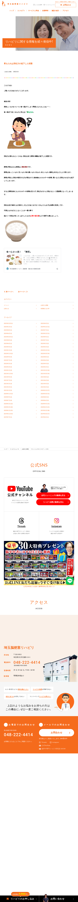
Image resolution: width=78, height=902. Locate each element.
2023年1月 (7, 350)
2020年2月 (44, 407)
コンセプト (21, 10)
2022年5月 (7, 363)
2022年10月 (44, 353)
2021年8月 (44, 377)
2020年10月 (44, 393)
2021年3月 (7, 387)
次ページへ (22, 291)
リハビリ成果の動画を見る (53, 502)
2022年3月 (7, 367)
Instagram (56, 526)
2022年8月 (44, 357)
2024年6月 (7, 333)
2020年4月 (44, 403)
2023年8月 (7, 340)
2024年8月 (7, 330)
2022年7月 (7, 360)
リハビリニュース (50, 4)
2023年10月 (7, 337)
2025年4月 (44, 323)
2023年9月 (44, 337)
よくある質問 (38, 4)
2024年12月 (44, 326)
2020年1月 (7, 410)
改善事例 (45, 10)
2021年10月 (44, 373)
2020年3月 (7, 407)
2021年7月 (7, 380)
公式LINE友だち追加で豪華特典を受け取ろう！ (39, 586)
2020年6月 (44, 400)
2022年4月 (44, 363)
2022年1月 (7, 370)
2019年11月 (7, 413)
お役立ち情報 (8, 71)
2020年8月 (44, 397)
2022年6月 (44, 360)
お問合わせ (67, 5)
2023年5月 (44, 343)
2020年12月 (44, 390)
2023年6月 (7, 343)
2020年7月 (7, 400)
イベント (6, 305)
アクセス (66, 10)
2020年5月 (7, 403)
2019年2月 (44, 417)
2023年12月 (44, 333)
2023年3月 (44, 347)
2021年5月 (7, 383)
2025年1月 (7, 326)
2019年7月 (7, 417)
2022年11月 (7, 353)
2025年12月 (7, 323)
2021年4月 (44, 383)
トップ (11, 10)
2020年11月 (7, 393)
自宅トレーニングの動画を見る (53, 495)
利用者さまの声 (45, 308)
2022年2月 (44, 367)
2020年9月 (7, 397)
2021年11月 (7, 373)
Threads (21, 526)
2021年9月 (7, 377)
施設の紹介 (55, 10)
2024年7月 (44, 330)
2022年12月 (44, 350)
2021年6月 (44, 380)
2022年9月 (7, 357)
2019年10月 (44, 413)
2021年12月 (44, 370)
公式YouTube (46, 745)
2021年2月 (44, 387)
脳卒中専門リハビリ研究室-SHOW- (54, 748)
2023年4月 (7, 347)
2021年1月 (7, 390)
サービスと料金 (33, 10)
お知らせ (6, 308)
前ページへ (10, 291)
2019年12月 (44, 410)
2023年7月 (44, 340)
